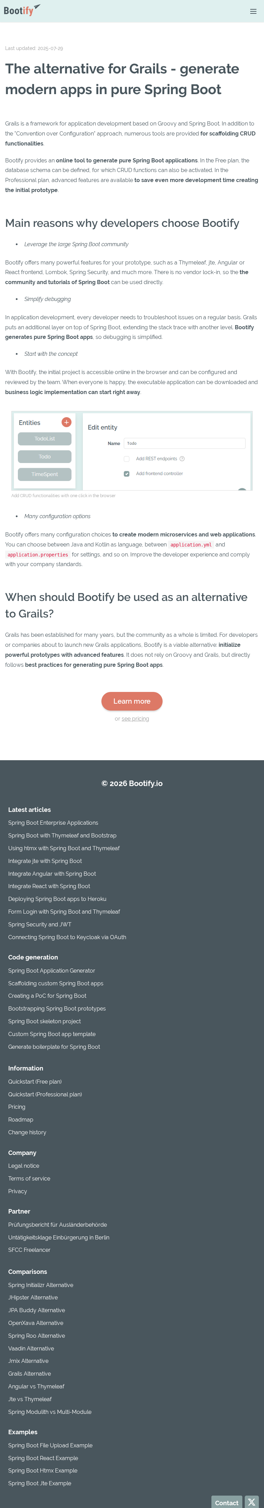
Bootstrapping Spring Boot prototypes (57, 1008)
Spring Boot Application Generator (51, 970)
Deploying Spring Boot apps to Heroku (57, 899)
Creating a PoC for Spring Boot (47, 996)
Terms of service (29, 1178)
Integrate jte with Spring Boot (45, 861)
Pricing (16, 1107)
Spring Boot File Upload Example (50, 1445)
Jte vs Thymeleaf (30, 1399)
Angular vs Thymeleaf (36, 1386)
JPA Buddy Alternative (36, 1310)
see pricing (135, 718)
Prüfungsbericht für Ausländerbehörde (57, 1225)
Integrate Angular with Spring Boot (52, 874)
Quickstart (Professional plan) (45, 1094)
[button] (253, 11)
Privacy (17, 1191)
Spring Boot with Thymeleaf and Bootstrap (62, 835)
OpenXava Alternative (35, 1323)
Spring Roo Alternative (36, 1336)
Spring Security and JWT (40, 924)
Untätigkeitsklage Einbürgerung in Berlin (58, 1237)
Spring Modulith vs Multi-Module (49, 1412)
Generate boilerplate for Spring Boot (54, 1047)
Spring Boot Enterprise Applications (53, 823)
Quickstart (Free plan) (35, 1081)
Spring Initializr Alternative (40, 1285)
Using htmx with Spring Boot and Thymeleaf (64, 848)
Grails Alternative (29, 1373)
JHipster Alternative (33, 1297)
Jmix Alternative (28, 1361)
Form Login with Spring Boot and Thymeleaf (64, 911)
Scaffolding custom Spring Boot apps (55, 983)
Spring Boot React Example (43, 1458)
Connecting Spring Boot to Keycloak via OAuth (67, 937)
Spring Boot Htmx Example (42, 1470)
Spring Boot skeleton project (44, 1021)
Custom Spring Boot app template (52, 1034)
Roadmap (20, 1119)
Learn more (132, 701)
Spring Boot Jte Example (39, 1483)
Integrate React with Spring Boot (49, 886)
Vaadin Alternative (31, 1348)
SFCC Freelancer (29, 1250)
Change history (27, 1132)
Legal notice (23, 1166)
